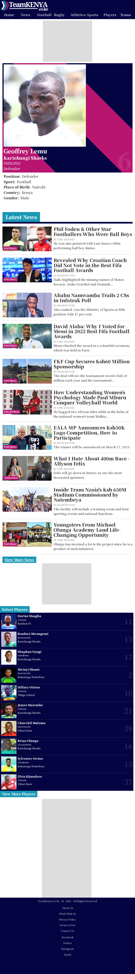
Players (110, 14)
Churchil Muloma (31, 723)
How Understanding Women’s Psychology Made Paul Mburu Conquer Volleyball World (90, 397)
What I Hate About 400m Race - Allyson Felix (92, 461)
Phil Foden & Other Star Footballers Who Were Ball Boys (93, 231)
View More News (19, 559)
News (25, 14)
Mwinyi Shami (29, 669)
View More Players (18, 793)
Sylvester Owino (30, 758)
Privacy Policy (67, 919)
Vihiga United (26, 695)
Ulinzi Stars (25, 730)
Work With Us (67, 913)
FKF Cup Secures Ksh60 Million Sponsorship (92, 364)
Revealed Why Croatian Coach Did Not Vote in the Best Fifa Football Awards (90, 265)
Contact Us (67, 931)
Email (67, 954)
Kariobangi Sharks (25, 158)
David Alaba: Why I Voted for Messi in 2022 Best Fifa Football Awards (91, 331)
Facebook (67, 937)
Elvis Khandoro (30, 776)
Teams (125, 14)
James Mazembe (30, 705)
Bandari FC (24, 623)
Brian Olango (28, 741)
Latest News (21, 217)
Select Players (14, 609)
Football (44, 14)
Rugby (59, 14)
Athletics (78, 14)
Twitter (67, 943)
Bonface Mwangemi (33, 634)
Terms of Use (68, 925)
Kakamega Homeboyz (31, 677)
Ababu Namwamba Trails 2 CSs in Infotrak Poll (91, 298)
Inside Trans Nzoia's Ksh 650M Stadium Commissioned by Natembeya (90, 494)
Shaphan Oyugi (29, 652)
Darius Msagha (29, 616)
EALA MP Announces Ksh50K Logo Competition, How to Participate (89, 432)
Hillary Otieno (29, 687)
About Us (67, 908)
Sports (92, 14)
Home (9, 14)
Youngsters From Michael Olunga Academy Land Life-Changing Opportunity (87, 529)
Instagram (67, 948)
